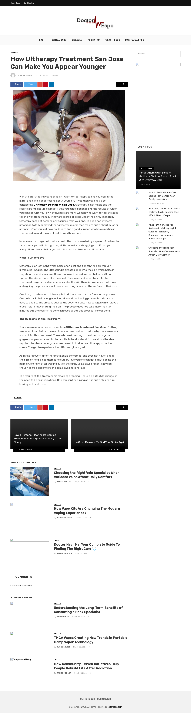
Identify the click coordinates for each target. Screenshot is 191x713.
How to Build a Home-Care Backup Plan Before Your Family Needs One (162, 196)
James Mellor (64, 482)
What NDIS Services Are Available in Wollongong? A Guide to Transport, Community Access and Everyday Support (162, 231)
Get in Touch (15, 3)
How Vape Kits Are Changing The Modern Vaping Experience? (87, 511)
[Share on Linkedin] (51, 84)
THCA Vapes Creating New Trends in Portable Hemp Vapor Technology (90, 640)
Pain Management (135, 40)
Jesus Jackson (65, 553)
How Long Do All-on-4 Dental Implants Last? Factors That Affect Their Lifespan (164, 212)
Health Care (146, 169)
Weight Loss (112, 40)
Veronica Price (65, 518)
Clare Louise (63, 647)
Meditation (93, 40)
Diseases (76, 40)
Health (42, 40)
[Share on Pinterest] (45, 84)
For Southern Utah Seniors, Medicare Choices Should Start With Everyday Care (157, 176)
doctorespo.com (114, 707)
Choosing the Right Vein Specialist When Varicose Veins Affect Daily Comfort (87, 475)
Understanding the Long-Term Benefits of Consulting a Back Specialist (88, 610)
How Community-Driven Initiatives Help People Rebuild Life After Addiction (86, 666)
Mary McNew (26, 75)
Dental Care (58, 40)
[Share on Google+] (40, 84)
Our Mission (29, 3)
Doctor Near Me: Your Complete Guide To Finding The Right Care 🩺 (87, 547)
